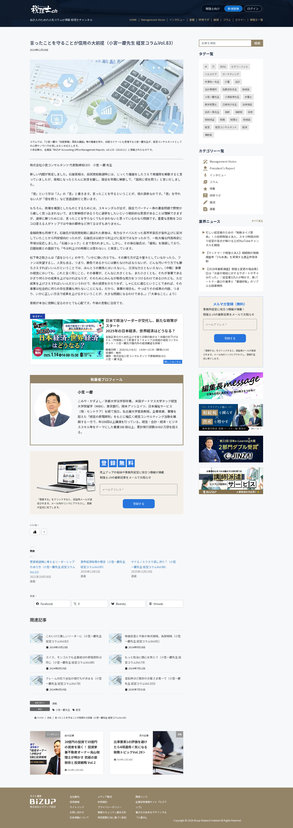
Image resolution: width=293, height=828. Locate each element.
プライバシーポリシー (110, 807)
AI (206, 66)
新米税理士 (211, 104)
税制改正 (209, 119)
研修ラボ (215, 195)
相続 (227, 112)
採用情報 (74, 801)
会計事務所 (211, 89)
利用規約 (102, 801)
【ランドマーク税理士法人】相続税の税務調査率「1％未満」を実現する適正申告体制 (232, 257)
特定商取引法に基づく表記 (112, 817)
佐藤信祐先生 (229, 89)
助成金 (246, 89)
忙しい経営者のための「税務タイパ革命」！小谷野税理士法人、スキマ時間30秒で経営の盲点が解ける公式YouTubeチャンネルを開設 (232, 238)
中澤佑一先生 (212, 81)
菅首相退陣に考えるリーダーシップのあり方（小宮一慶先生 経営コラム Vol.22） (54, 567)
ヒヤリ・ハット (239, 66)
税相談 (246, 119)
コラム (214, 182)
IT (213, 66)
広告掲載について (79, 817)
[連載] (168, 740)
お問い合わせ (77, 812)
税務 (222, 119)
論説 (212, 202)
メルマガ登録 (139, 503)
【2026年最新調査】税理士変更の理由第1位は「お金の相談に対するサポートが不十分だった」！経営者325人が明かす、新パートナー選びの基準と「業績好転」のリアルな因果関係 (232, 277)
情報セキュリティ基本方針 (112, 812)
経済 (244, 127)
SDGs (223, 66)
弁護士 (248, 96)
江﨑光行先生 (229, 104)
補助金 (208, 134)
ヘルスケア (211, 74)
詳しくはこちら (172, 361)
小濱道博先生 (232, 96)
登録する (230, 338)
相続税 (238, 112)
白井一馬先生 (212, 112)
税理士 (234, 119)
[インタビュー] (45, 738)
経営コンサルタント (226, 127)
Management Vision (223, 161)
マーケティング (230, 74)
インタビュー (218, 175)
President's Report (222, 168)
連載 (54, 703)
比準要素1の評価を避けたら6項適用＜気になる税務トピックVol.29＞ (130, 746)
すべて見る (257, 220)
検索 (257, 43)
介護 (227, 81)
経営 (78, 709)
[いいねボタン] (35, 532)
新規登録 (233, 9)
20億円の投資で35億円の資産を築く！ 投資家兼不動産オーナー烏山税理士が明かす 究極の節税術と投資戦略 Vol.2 (82, 752)
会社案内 (74, 796)
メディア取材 (105, 796)
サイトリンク (77, 807)
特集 (212, 189)
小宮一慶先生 (63, 709)
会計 (237, 81)
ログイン (253, 9)
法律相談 (247, 104)
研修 (250, 112)
